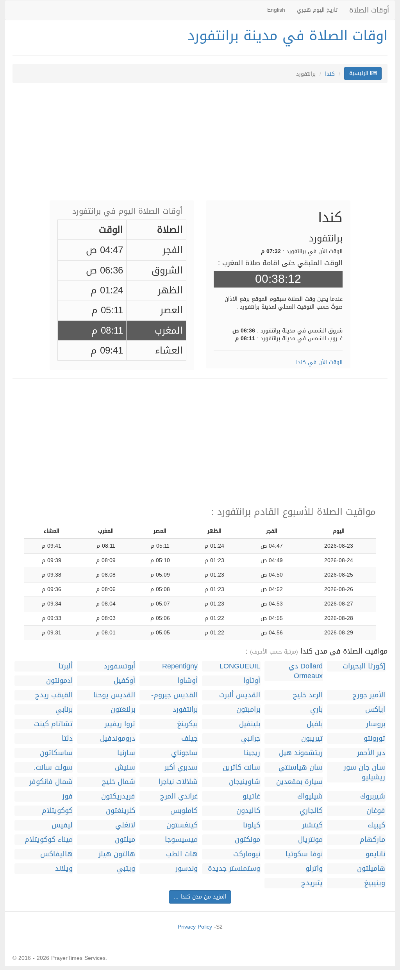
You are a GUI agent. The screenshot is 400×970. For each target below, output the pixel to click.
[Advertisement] (200, 145)
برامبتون (248, 709)
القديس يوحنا (114, 695)
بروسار (375, 724)
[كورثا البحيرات (364, 666)
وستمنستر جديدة (234, 868)
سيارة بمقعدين (299, 782)
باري (316, 709)
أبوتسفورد (119, 666)
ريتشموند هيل (301, 753)
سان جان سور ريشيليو (364, 772)
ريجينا (252, 753)
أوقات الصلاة (369, 10)
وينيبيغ (374, 883)
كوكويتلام (57, 811)
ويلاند (64, 868)
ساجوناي (184, 753)
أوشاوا (187, 680)
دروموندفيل (117, 738)
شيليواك (310, 796)
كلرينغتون (120, 811)
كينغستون (182, 825)
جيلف (189, 738)
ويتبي (126, 868)
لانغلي (125, 825)
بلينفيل (249, 724)
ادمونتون (59, 680)
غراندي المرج (179, 796)
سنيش (125, 767)
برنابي (64, 709)
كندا (330, 74)
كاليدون (248, 811)
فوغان (375, 811)
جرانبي (250, 738)
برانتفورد (185, 709)
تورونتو (374, 738)
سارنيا (126, 753)
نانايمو (375, 854)
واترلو (314, 868)
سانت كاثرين (241, 767)
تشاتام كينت (53, 724)
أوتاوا (251, 680)
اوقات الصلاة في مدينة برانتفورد (288, 35)
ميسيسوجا (181, 839)
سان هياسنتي (301, 767)
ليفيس (62, 825)
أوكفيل (124, 680)
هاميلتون (371, 868)
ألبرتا (66, 666)
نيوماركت (246, 854)
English (276, 10)
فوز (67, 796)
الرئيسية (359, 73)
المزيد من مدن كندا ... (200, 896)
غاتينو (251, 796)
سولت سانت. (53, 767)
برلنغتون (123, 709)
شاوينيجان (244, 782)
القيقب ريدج (54, 695)
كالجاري (311, 811)
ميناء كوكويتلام (49, 839)
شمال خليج (118, 782)
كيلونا (251, 825)
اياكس (375, 709)
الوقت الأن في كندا (319, 362)
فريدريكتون (118, 796)
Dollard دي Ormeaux (306, 671)
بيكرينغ (187, 724)
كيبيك (376, 825)
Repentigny (180, 666)
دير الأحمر (371, 753)
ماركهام (372, 839)
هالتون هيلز (116, 854)
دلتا (67, 738)
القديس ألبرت (239, 695)
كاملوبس (184, 811)
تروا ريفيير (120, 724)
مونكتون (247, 839)
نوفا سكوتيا (304, 854)
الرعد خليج (308, 695)
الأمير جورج (368, 695)
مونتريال (310, 839)
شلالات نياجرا (178, 782)
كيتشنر (312, 825)
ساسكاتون (56, 753)
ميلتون (125, 839)
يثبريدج (312, 883)
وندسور (186, 868)
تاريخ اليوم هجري (317, 10)
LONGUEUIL (240, 666)
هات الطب (182, 854)
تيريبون (312, 738)
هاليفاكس (56, 854)
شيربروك (372, 796)
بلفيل (315, 724)
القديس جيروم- (174, 695)
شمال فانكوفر (51, 782)
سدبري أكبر (181, 767)
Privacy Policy (195, 927)
